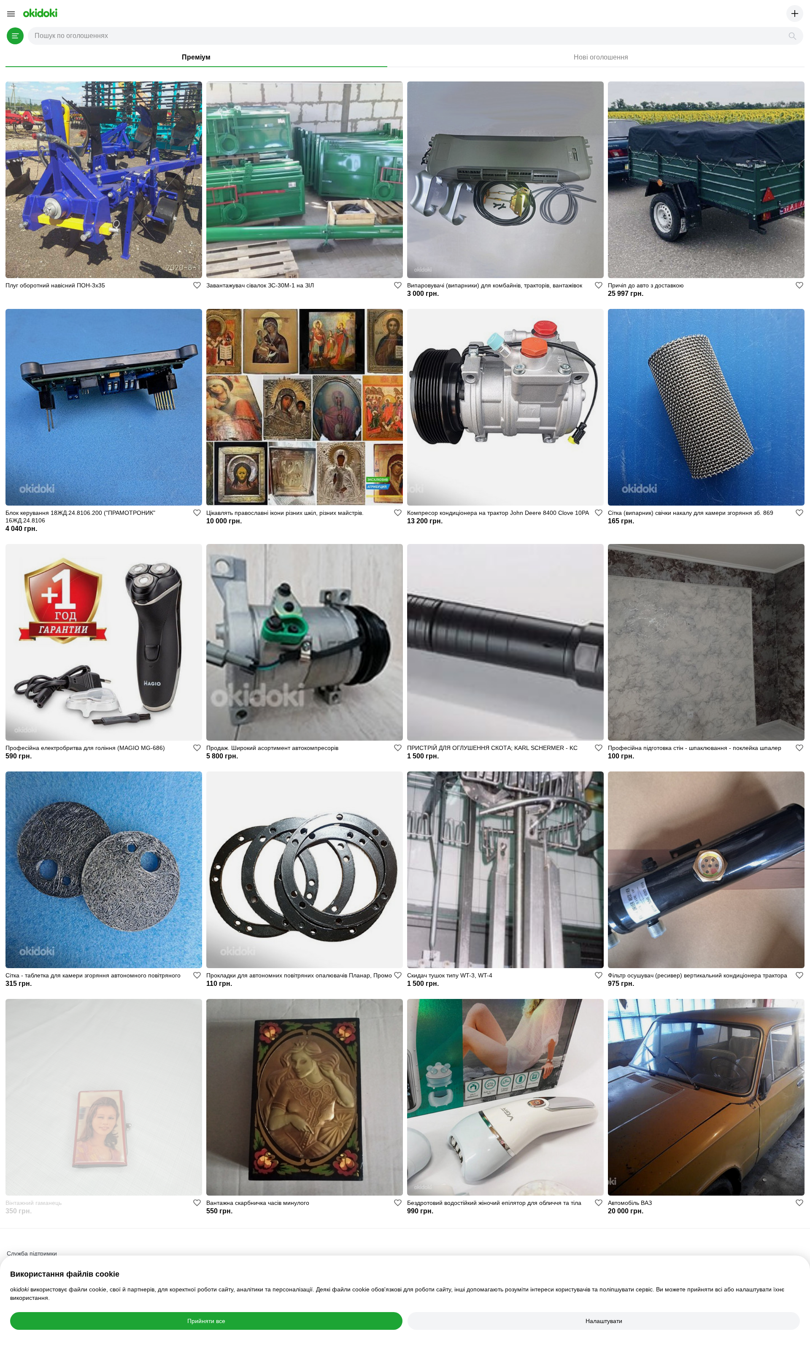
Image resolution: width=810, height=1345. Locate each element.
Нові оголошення (601, 57)
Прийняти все (206, 1321)
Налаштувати (604, 1321)
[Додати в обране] (197, 285)
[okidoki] (39, 13)
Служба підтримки (32, 1253)
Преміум (196, 57)
